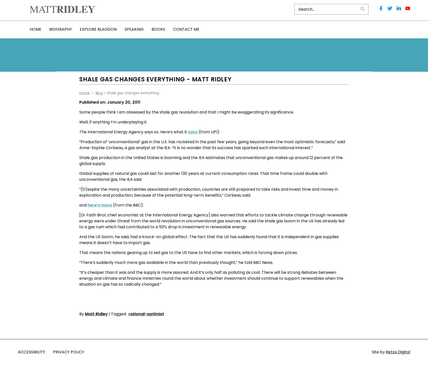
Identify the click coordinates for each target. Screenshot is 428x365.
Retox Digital (398, 352)
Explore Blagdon (98, 29)
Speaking (134, 29)
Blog (99, 93)
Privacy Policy (68, 352)
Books (158, 29)
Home (35, 29)
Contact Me (186, 29)
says (193, 132)
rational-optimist (146, 314)
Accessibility (31, 352)
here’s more (100, 205)
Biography (60, 29)
